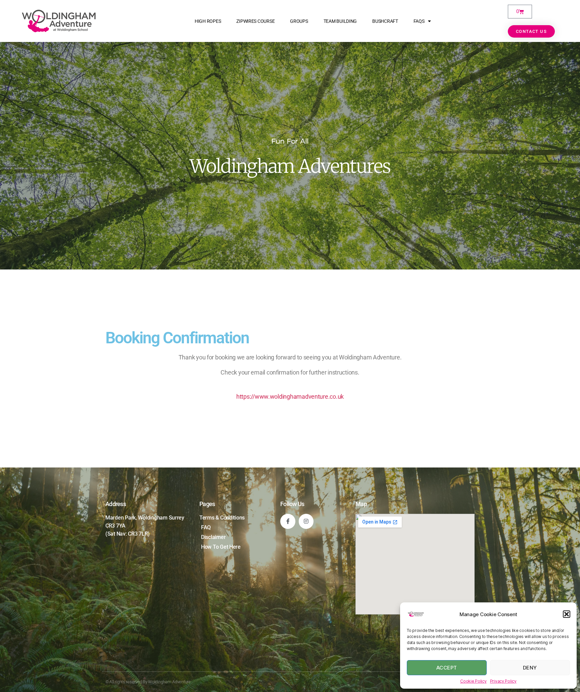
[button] (566, 614)
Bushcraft (385, 21)
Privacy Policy (503, 681)
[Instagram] (306, 521)
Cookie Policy (473, 681)
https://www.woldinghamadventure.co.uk (290, 396)
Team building (340, 21)
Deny (530, 667)
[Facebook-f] (287, 521)
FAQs (419, 21)
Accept (446, 667)
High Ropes (208, 21)
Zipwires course (255, 21)
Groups (299, 21)
